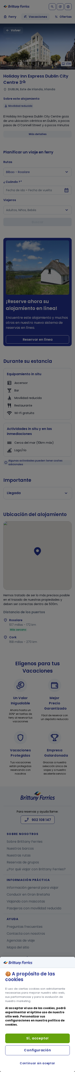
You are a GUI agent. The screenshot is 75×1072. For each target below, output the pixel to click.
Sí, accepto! (37, 1038)
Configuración (37, 1050)
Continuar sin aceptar (37, 1063)
